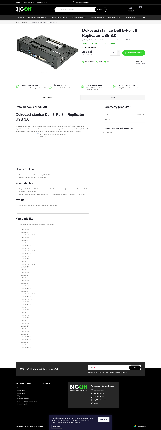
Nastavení (56, 427)
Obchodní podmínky (23, 399)
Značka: (139, 61)
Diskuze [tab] (113, 98)
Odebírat (134, 368)
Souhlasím (103, 420)
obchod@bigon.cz (99, 390)
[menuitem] (21, 17)
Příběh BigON (39, 2)
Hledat (100, 10)
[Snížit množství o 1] (118, 54)
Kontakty (18, 2)
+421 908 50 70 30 (99, 396)
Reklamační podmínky (23, 404)
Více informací (75, 422)
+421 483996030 (99, 393)
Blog (47, 2)
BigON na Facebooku (100, 400)
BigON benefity (27, 2)
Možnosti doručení (90, 47)
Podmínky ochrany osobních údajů (27, 401)
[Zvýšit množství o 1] (118, 51)
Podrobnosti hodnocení (107, 40)
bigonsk (96, 403)
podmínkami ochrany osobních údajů (116, 372)
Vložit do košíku (135, 53)
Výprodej (109, 132)
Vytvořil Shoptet (141, 426)
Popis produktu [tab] (48, 98)
